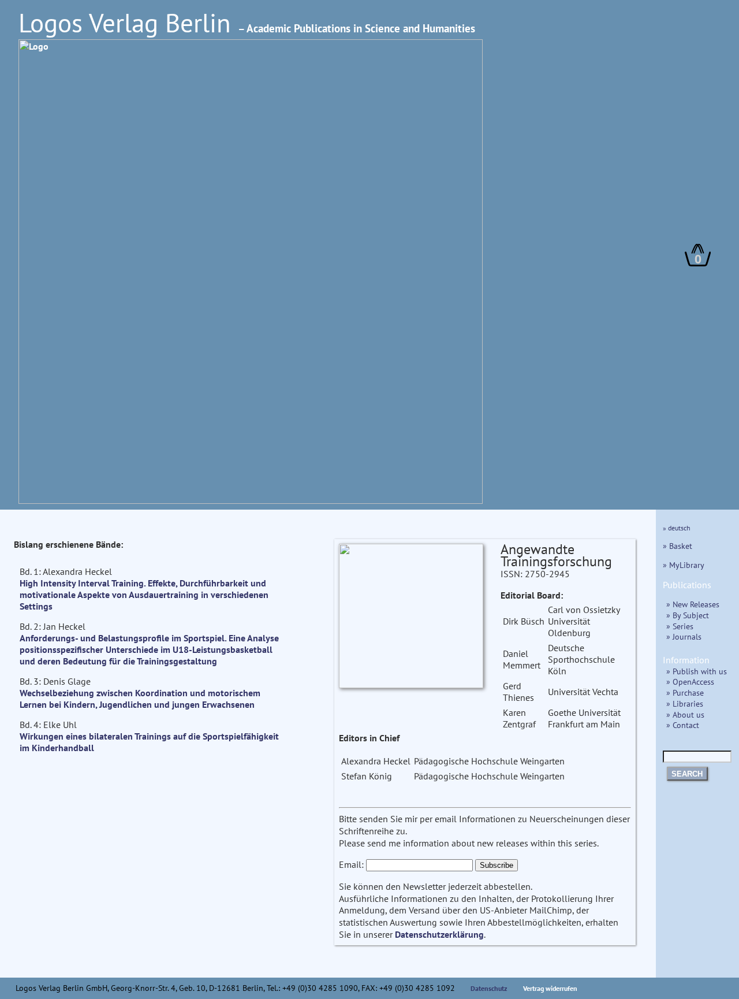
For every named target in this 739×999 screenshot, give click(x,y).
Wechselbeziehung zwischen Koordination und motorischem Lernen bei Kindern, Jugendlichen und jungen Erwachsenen (140, 698)
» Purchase (685, 692)
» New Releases (692, 604)
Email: (351, 864)
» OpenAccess (690, 681)
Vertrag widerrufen (550, 988)
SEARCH (687, 774)
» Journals (683, 636)
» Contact (682, 724)
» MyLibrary (683, 564)
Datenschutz (489, 988)
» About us (685, 714)
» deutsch (677, 527)
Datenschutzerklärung (439, 934)
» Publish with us (696, 671)
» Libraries (684, 703)
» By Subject (687, 615)
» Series (679, 626)
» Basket (677, 545)
